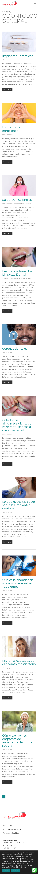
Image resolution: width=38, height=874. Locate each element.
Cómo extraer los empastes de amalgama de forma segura (17, 740)
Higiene (17, 278)
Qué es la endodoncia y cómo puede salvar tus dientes (18, 583)
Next (11, 797)
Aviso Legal (7, 826)
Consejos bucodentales (8, 278)
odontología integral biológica (22, 203)
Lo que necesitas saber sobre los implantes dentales (18, 505)
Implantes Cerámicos (17, 56)
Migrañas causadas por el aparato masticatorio (19, 662)
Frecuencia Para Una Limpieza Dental (17, 272)
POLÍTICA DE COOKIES (16, 867)
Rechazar (15, 870)
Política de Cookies (11, 833)
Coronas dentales (14, 348)
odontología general (7, 60)
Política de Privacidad (12, 829)
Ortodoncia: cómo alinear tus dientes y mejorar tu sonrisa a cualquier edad (16, 425)
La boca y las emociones (11, 129)
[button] (35, 3)
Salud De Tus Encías (17, 200)
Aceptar (6, 870)
